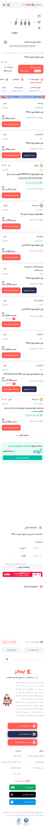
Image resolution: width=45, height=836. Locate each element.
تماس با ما (17, 774)
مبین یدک (35, 205)
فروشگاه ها (39, 762)
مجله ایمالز (17, 756)
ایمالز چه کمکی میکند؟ (35, 756)
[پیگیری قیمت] (39, 16)
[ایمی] (8, 700)
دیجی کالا (35, 399)
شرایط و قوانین (15, 768)
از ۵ (3, 62)
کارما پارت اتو (38, 300)
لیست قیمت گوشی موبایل (11, 762)
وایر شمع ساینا (33, 650)
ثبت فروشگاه (39, 768)
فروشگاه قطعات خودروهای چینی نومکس (33, 268)
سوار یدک (40, 236)
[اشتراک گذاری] (39, 28)
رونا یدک (40, 103)
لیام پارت (40, 334)
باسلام (36, 165)
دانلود (22, 781)
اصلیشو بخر (39, 134)
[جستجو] (4, 5)
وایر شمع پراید (11, 650)
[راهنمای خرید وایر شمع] (39, 22)
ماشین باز (39, 365)
